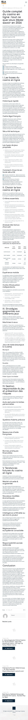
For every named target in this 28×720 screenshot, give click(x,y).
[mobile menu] (26, 2)
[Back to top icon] (14, 708)
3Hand (14, 712)
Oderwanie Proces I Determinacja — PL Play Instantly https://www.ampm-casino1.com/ (13, 669)
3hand (10, 8)
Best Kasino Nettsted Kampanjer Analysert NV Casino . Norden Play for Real (13, 695)
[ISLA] (3, 2)
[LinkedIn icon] (14, 715)
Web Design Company (20, 711)
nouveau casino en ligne (14, 39)
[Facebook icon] (13, 715)
